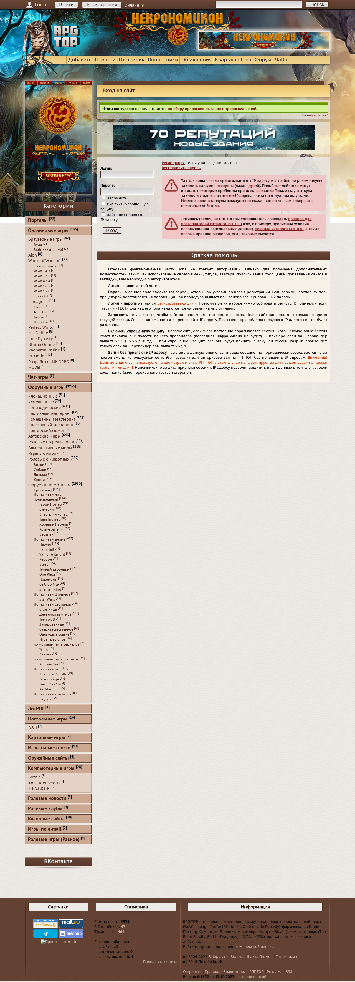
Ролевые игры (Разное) (54, 840)
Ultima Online (41, 344)
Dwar (38, 245)
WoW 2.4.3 (42, 271)
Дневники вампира (55, 614)
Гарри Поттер (50, 504)
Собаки (40, 470)
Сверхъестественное (56, 629)
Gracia (39, 317)
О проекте (192, 972)
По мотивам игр (47, 669)
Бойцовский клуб (48, 250)
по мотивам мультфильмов (56, 659)
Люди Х (45, 699)
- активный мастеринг (49, 413)
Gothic (34, 777)
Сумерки (46, 509)
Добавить (80, 60)
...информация (46, 266)
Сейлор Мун (49, 584)
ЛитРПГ (36, 709)
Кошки (39, 480)
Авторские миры (44, 436)
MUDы (34, 367)
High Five (41, 322)
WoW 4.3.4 (42, 281)
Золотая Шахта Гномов (252, 957)
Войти (66, 5)
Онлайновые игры (48, 231)
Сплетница (48, 609)
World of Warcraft (44, 260)
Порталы (38, 220)
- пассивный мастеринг (50, 425)
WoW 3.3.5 (42, 276)
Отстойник (131, 60)
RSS (289, 972)
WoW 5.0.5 (42, 286)
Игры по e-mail (44, 829)
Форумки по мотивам (49, 485)
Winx (43, 649)
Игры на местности (49, 748)
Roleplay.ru (218, 957)
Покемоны (48, 579)
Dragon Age (49, 679)
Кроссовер (43, 490)
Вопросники (163, 60)
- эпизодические (44, 407)
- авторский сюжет (46, 430)
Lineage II (38, 301)
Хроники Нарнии (53, 524)
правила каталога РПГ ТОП (279, 229)
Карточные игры (46, 738)
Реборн (45, 559)
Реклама (275, 972)
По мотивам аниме (49, 539)
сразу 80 (41, 296)
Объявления (196, 60)
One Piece (47, 574)
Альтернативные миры (50, 447)
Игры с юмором (43, 453)
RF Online (37, 356)
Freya (38, 307)
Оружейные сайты (48, 758)
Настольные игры (47, 719)
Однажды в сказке (54, 634)
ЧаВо (281, 60)
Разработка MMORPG (48, 361)
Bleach (44, 564)
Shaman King (50, 589)
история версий (251, 977)
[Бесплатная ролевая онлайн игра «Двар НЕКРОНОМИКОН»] (264, 49)
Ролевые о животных (48, 459)
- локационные (43, 396)
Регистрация (102, 5)
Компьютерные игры (51, 768)
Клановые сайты (46, 819)
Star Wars (47, 599)
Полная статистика (160, 962)
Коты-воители (51, 529)
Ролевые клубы (45, 809)
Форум (263, 60)
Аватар (45, 654)
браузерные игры (45, 239)
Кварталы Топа (233, 60)
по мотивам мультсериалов (57, 644)
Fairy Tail (46, 549)
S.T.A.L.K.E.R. (39, 788)
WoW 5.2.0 (42, 291)
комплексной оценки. (255, 947)
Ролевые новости (47, 798)
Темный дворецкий (55, 569)
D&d (32, 727)
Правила (212, 972)
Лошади (40, 475)
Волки (39, 465)
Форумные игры (46, 388)
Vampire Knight (52, 554)
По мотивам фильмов (52, 594)
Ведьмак (46, 534)
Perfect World (41, 327)
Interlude (42, 312)
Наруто (45, 544)
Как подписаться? (314, 115)
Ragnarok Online (44, 350)
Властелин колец (53, 514)
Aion (32, 255)
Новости (105, 60)
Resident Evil (49, 689)
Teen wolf (47, 619)
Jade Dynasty (40, 338)
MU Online (38, 333)
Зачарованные (51, 624)
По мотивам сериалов (52, 604)
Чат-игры (38, 377)
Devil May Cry (50, 684)
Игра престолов (52, 639)
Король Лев (49, 664)
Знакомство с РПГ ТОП (244, 972)
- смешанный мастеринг (51, 419)
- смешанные (41, 402)
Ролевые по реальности (51, 442)
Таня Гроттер (49, 519)
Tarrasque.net (288, 957)
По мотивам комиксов (53, 694)
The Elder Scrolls (53, 674)
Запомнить (116, 198)
